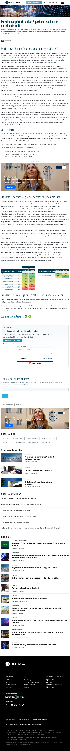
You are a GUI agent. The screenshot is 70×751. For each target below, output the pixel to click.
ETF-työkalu (6, 438)
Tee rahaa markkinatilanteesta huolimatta (26, 588)
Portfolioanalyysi (20, 442)
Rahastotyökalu (46, 442)
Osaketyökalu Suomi (18, 438)
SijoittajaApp (50, 687)
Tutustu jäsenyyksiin (8, 344)
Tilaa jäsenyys (28, 680)
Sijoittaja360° (50, 680)
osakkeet (18, 404)
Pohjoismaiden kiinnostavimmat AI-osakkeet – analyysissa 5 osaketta (34, 567)
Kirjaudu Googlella (36, 363)
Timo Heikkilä (15, 647)
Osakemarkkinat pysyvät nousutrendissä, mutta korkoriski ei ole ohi (34, 645)
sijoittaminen (15, 552)
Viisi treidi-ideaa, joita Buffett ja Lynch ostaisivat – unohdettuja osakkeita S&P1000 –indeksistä (39, 621)
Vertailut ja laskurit (11, 684)
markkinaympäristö (8, 404)
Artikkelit (8, 680)
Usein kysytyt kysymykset (31, 682)
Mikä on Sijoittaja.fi (29, 684)
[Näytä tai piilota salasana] (51, 354)
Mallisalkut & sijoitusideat (48, 438)
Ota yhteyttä (27, 687)
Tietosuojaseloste (25, 724)
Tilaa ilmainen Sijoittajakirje (54, 684)
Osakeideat (8, 687)
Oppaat (7, 682)
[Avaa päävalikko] (62, 2)
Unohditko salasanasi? (48, 358)
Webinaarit (49, 682)
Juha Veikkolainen (16, 601)
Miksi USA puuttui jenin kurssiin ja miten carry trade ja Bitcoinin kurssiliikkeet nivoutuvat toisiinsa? (38, 633)
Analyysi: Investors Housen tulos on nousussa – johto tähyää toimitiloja (35, 578)
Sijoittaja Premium (33, 442)
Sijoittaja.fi (15, 548)
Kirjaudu (23, 358)
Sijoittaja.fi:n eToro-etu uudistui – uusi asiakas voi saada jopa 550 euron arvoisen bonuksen (38, 544)
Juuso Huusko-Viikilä (17, 637)
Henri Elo (14, 581)
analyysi (27, 454)
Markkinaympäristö (8, 442)
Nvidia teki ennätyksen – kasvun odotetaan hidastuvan (29, 598)
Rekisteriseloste (36, 724)
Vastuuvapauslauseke (11, 724)
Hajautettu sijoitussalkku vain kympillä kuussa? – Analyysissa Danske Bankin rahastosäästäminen (37, 609)
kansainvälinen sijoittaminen (19, 540)
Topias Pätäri (15, 570)
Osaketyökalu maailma (32, 438)
